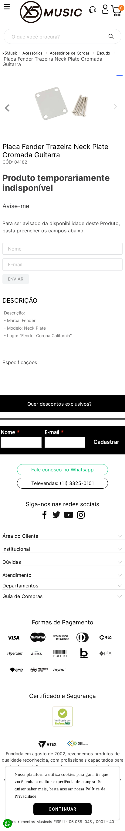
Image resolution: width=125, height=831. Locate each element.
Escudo (103, 53)
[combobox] (62, 36)
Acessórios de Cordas (70, 53)
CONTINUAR (62, 809)
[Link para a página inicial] (10, 53)
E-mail (52, 432)
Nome (8, 432)
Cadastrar (106, 442)
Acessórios (32, 53)
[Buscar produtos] (111, 36)
